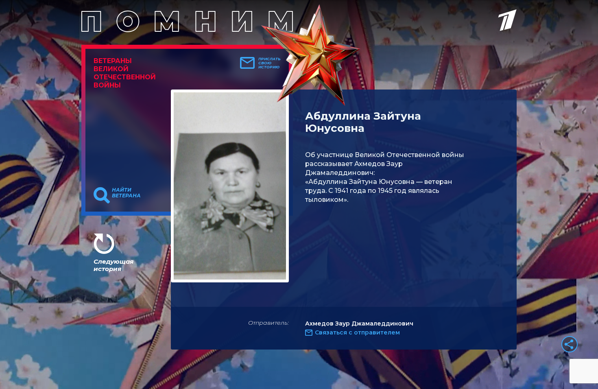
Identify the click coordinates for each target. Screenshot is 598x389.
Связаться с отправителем (357, 332)
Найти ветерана (126, 193)
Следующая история (113, 265)
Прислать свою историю (269, 63)
